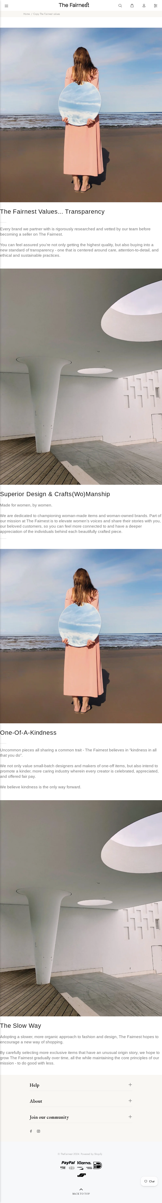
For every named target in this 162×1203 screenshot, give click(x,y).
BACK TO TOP (81, 1193)
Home (26, 14)
